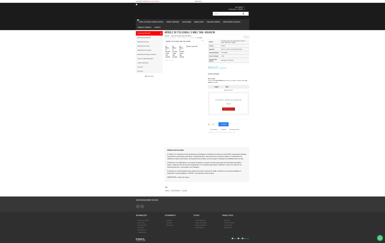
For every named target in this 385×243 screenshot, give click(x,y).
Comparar (223, 129)
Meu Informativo (228, 227)
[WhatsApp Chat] (380, 238)
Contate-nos (169, 220)
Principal (167, 36)
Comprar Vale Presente (200, 222)
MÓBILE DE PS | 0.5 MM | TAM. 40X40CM (249, 32)
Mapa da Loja (169, 225)
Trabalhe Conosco (144, 27)
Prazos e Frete (141, 222)
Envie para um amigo (234, 129)
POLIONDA (184, 190)
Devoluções (169, 222)
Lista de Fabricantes (200, 220)
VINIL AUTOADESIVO (175, 190)
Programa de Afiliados (200, 225)
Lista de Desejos (214, 129)
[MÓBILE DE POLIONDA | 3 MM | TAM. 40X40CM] (178, 41)
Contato (157, 27)
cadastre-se (156, 1)
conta (150, 1)
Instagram (142, 206)
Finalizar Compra (213, 22)
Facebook (138, 206)
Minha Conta (199, 22)
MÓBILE (167, 190)
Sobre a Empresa (172, 22)
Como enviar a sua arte (231, 22)
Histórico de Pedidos (229, 222)
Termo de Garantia (142, 225)
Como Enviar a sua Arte (143, 220)
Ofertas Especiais (199, 227)
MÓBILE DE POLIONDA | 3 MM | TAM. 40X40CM (181, 36)
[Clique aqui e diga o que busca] (243, 13)
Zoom (202, 40)
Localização (186, 22)
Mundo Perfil (173, 37)
